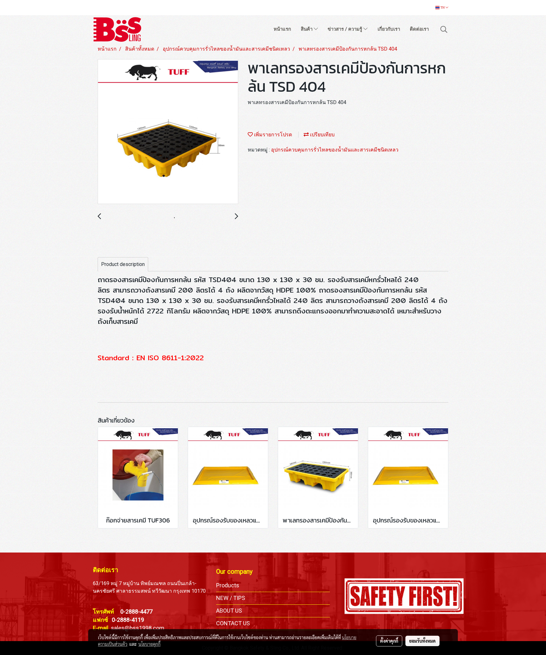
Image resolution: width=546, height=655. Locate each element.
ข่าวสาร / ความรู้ (345, 29)
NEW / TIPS (230, 598)
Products (227, 585)
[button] (444, 29)
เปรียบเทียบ (322, 135)
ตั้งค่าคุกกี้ (389, 641)
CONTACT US (233, 623)
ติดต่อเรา (419, 29)
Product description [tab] (123, 264)
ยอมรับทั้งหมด (422, 641)
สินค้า (307, 29)
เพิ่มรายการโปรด (272, 135)
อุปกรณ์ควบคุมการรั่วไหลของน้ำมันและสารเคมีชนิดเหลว (334, 150)
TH (443, 7)
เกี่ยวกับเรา (389, 29)
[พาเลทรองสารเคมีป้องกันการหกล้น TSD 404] (168, 131)
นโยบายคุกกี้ (149, 644)
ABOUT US (229, 610)
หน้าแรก (282, 29)
